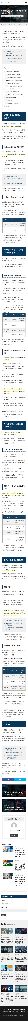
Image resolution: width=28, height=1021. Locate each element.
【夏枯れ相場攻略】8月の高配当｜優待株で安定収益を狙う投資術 (21, 941)
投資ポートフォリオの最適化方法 (14, 94)
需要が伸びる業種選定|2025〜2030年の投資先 (21, 997)
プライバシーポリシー (8, 1011)
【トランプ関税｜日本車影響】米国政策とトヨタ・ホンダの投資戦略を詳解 (7, 999)
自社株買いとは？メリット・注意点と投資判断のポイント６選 (20, 853)
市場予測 (9, 100)
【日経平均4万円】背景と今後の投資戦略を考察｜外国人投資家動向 (21, 959)
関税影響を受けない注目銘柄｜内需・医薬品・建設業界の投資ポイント (7, 941)
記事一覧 (10, 24)
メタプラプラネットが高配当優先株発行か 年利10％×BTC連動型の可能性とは (21, 979)
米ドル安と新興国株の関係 (13, 91)
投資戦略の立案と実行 (12, 103)
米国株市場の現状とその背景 (11, 71)
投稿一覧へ (13, 835)
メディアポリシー (20, 1011)
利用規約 (22, 1009)
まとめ (6, 106)
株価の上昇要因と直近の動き (13, 74)
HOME (4, 24)
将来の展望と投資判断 (10, 97)
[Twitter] (20, 779)
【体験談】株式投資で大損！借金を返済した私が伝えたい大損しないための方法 (20, 881)
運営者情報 (16, 1009)
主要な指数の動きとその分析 (13, 77)
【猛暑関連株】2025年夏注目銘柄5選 (7, 977)
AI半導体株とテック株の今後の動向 (13, 80)
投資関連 (11, 860)
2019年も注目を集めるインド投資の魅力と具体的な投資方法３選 (20, 867)
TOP (4, 1009)
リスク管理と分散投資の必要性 (12, 89)
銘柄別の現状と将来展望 (12, 83)
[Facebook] (8, 779)
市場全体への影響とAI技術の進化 (14, 86)
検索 (3, 915)
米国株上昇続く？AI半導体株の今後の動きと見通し (7, 959)
